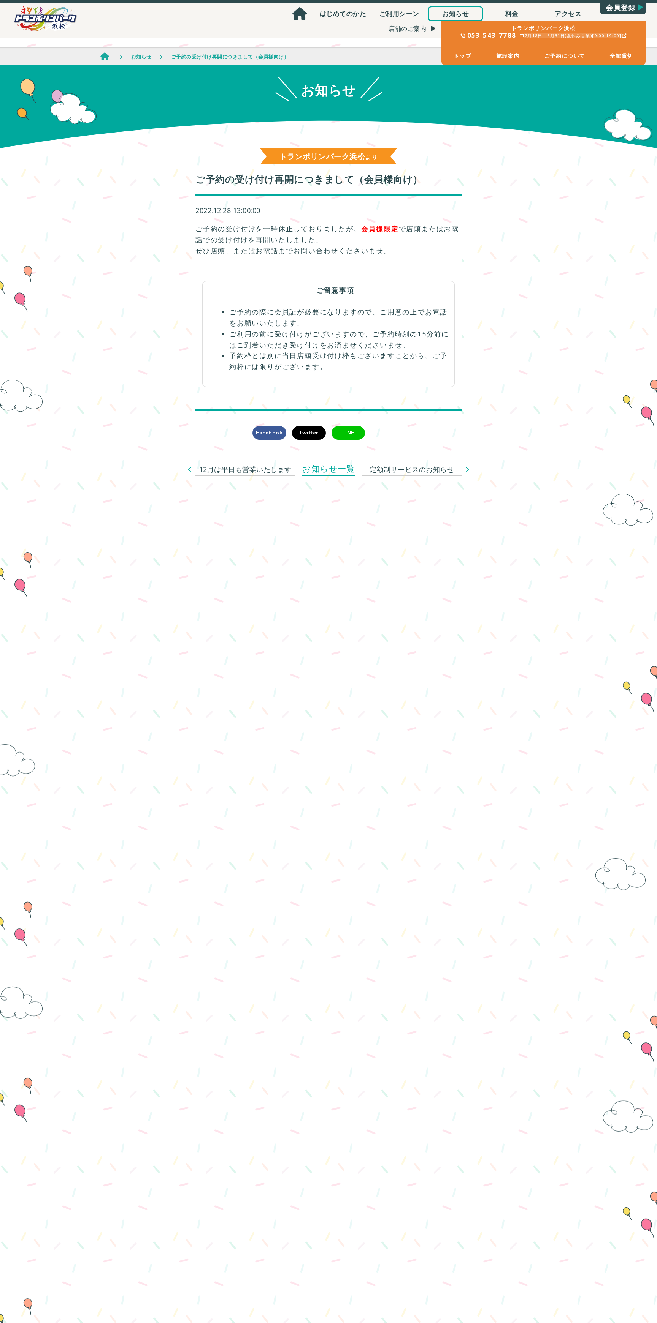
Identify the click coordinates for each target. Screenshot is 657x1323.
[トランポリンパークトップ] (300, 13)
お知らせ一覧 (328, 468)
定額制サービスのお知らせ (412, 469)
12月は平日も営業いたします (245, 469)
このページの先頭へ (630, 1275)
